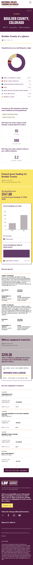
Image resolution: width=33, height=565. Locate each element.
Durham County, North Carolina (10, 114)
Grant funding (13, 27)
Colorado (17, 14)
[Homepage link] (9, 3)
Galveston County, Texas (8, 117)
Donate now (7, 505)
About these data (8, 40)
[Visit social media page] (3, 515)
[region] (16, 302)
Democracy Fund (13, 489)
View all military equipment (16, 470)
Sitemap (4, 535)
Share (29, 10)
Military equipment (24, 27)
